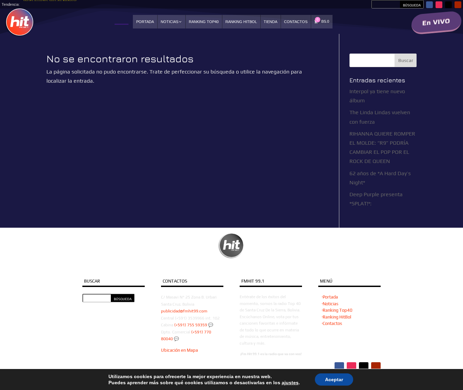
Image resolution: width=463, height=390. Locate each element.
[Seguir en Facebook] (429, 4)
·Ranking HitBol (336, 317)
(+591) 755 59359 (190, 325)
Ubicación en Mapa (179, 350)
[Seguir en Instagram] (439, 4)
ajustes (290, 382)
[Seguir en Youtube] (458, 4)
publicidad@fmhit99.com (184, 311)
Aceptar (334, 379)
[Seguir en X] (448, 4)
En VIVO (436, 22)
